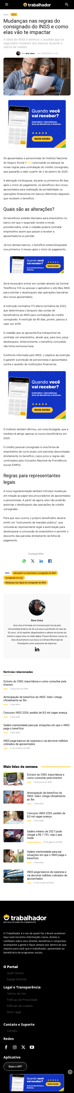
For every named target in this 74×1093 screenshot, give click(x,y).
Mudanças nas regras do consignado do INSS (26, 582)
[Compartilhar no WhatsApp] (24, 562)
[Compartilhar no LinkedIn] (41, 561)
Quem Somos (15, 973)
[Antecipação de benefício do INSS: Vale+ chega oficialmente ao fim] (13, 797)
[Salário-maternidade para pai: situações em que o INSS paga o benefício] (13, 855)
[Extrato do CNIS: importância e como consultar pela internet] (13, 778)
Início (5, 14)
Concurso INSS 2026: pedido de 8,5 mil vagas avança (35, 712)
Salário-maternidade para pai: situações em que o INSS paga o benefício (36, 727)
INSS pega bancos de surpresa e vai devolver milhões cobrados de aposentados (47, 875)
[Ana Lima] (19, 53)
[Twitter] (23, 1047)
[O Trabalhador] (37, 4)
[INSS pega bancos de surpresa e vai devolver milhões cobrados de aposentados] (13, 876)
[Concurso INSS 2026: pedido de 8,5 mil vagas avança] (13, 817)
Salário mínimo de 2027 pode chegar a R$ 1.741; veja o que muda (44, 835)
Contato (12, 1030)
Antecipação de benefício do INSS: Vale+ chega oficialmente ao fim (46, 796)
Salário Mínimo (34, 842)
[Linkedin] (37, 649)
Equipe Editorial (16, 979)
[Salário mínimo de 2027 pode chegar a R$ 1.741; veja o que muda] (13, 835)
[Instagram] (14, 1047)
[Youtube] (31, 1047)
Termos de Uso (16, 993)
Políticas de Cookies (20, 1006)
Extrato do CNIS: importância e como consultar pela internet (34, 683)
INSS (14, 14)
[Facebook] (6, 1047)
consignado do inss (14, 577)
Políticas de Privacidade (22, 999)
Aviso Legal (14, 1012)
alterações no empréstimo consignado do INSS (35, 573)
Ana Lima (30, 53)
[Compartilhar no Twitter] (32, 561)
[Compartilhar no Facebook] (49, 561)
